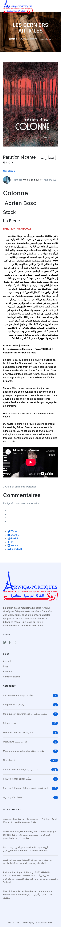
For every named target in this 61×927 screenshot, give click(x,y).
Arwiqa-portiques (32, 179)
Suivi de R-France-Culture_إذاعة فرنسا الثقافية (25, 788)
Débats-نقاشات (10, 723)
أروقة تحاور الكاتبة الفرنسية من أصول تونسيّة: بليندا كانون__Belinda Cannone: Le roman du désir (25, 849)
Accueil (7, 661)
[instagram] (14, 642)
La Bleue (11, 220)
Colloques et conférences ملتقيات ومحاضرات (25, 714)
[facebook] (10, 642)
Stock (9, 212)
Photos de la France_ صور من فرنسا (20, 769)
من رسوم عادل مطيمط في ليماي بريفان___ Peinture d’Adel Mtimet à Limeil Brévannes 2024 (30, 821)
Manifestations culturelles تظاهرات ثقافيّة (23, 751)
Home (12, 39)
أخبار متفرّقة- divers (12, 797)
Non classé (9, 171)
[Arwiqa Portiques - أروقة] (18, 5)
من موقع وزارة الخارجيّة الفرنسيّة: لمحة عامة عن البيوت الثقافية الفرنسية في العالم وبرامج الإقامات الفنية (27, 861)
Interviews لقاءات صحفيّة (15, 741)
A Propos (7, 671)
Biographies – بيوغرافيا (14, 704)
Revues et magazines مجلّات (17, 779)
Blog (5, 666)
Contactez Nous (11, 676)
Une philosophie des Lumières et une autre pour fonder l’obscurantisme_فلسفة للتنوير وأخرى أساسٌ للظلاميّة (28, 894)
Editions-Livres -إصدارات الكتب (18, 732)
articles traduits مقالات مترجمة (18, 695)
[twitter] (4, 642)
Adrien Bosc (20, 203)
